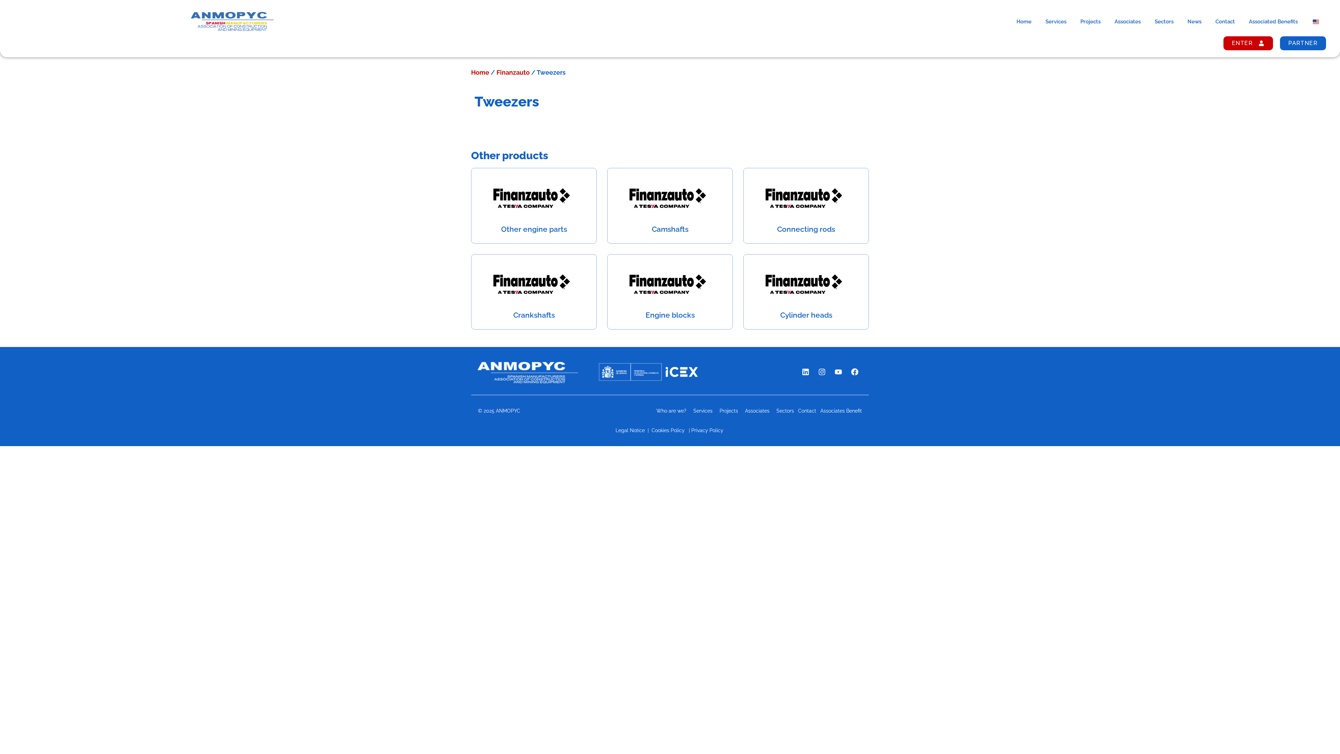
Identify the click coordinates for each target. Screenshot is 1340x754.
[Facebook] (854, 371)
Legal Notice (630, 430)
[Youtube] (838, 371)
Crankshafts (534, 315)
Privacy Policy (708, 430)
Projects (1090, 22)
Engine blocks (670, 315)
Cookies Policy (668, 430)
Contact (1225, 22)
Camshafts (670, 229)
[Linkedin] (805, 371)
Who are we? (671, 411)
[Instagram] (821, 371)
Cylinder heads (806, 315)
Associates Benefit (841, 411)
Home (1024, 22)
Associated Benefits (1273, 22)
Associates (1128, 22)
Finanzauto (513, 72)
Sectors (1164, 22)
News (1194, 22)
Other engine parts (534, 229)
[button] (1319, 733)
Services (1055, 22)
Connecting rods (806, 229)
